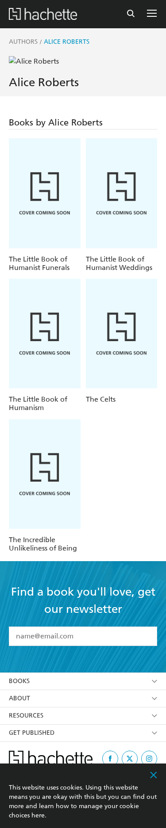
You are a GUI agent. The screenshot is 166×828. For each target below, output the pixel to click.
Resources (26, 715)
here (38, 815)
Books (19, 681)
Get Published (31, 733)
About (19, 698)
